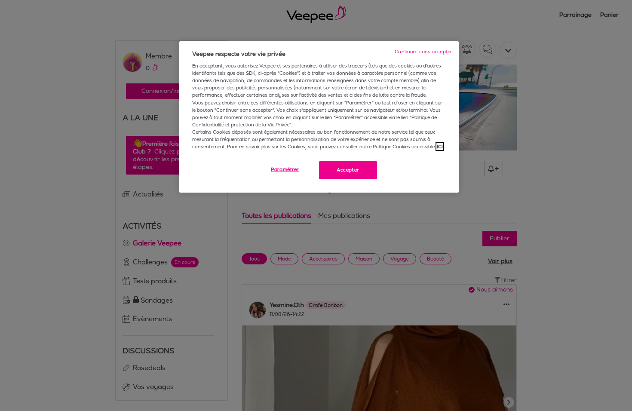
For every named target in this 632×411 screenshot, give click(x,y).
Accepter (348, 170)
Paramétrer (285, 169)
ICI (440, 147)
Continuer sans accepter (423, 52)
